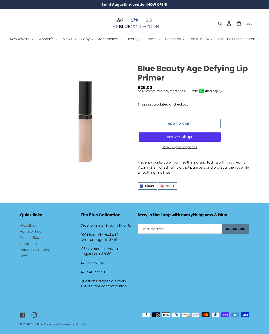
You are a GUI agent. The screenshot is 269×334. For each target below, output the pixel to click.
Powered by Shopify (72, 324)
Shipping (144, 104)
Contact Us (29, 243)
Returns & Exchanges (37, 249)
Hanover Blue (30, 231)
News (24, 255)
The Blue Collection (45, 324)
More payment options (179, 147)
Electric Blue (29, 237)
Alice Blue (27, 225)
